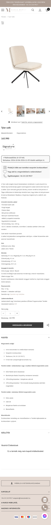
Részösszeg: (4, 318)
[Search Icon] (33, 10)
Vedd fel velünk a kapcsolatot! (32, 122)
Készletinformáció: (7, 133)
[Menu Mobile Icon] (2, 10)
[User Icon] (40, 10)
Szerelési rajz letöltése (17, 294)
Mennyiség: (4, 309)
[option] (25, 65)
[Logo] (16, 10)
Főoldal (3, 17)
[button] (44, 516)
